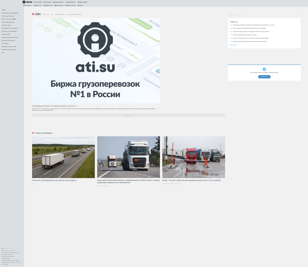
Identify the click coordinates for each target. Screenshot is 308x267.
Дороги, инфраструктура (8, 22)
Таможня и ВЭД (6, 34)
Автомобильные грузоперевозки (10, 13)
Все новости (233, 44)
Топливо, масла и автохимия (9, 49)
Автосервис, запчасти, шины (9, 46)
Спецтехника (5, 43)
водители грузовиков (7, 254)
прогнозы (18, 262)
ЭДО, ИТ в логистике (7, 19)
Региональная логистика (8, 16)
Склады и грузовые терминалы (10, 37)
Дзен (3, 52)
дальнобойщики (6, 258)
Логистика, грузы (6, 25)
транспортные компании (8, 256)
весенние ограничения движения (10, 260)
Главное (4, 10)
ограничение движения (60, 14)
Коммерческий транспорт (8, 40)
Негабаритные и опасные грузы (10, 28)
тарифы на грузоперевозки (8, 262)
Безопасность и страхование (9, 31)
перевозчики (5, 264)
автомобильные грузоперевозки (10, 252)
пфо (52, 14)
